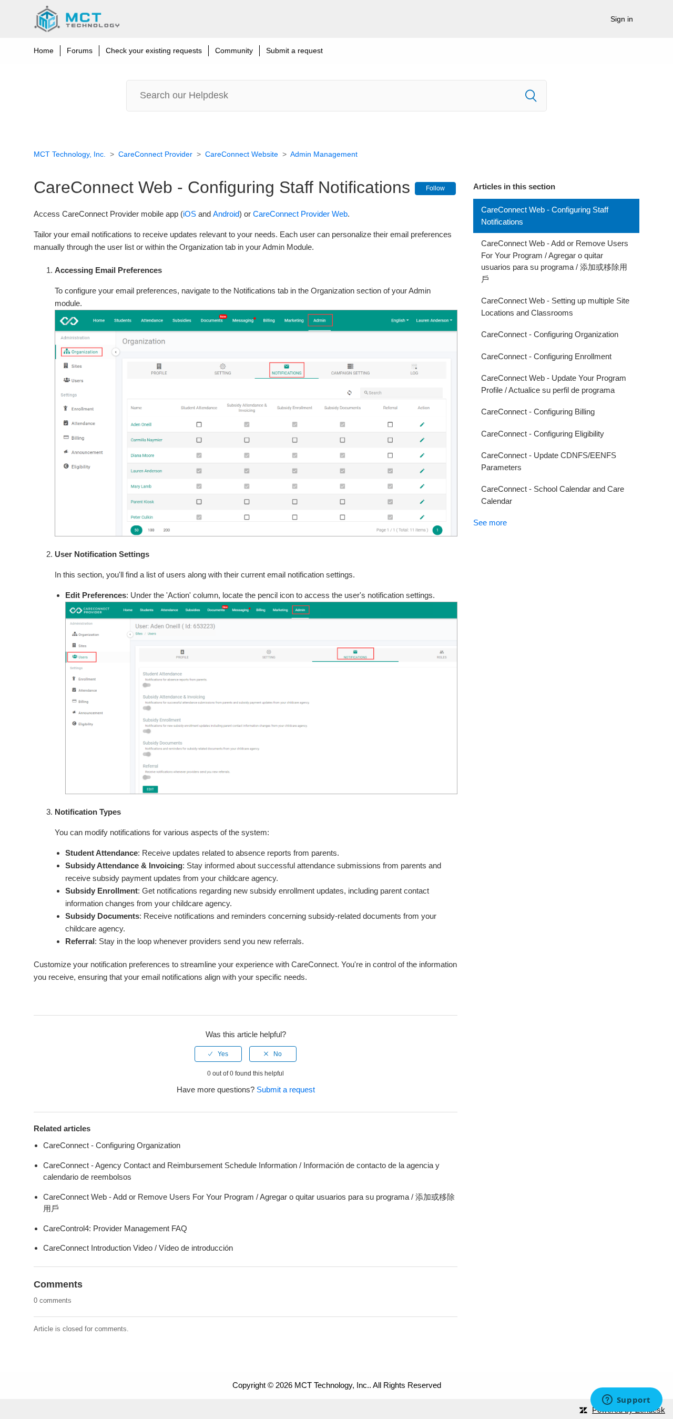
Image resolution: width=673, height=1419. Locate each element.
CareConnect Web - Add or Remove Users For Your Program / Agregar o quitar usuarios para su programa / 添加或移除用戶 (554, 261)
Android (226, 213)
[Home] (77, 19)
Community (234, 50)
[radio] (218, 1054)
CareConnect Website (241, 154)
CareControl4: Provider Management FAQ (115, 1228)
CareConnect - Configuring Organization (549, 334)
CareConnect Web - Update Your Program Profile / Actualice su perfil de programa (553, 383)
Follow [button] (435, 188)
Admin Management (324, 154)
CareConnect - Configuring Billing (538, 411)
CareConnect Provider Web (300, 213)
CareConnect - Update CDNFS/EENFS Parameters (548, 461)
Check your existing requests (154, 50)
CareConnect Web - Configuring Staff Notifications (544, 215)
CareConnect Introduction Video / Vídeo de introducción (138, 1247)
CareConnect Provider (155, 154)
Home (44, 50)
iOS (189, 213)
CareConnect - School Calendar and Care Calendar (552, 494)
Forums (80, 50)
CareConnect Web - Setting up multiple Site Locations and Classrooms (555, 306)
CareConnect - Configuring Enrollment (546, 356)
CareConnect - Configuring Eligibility (542, 433)
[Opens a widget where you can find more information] (626, 1400)
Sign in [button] (621, 19)
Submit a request (294, 50)
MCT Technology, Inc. (70, 154)
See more (490, 522)
